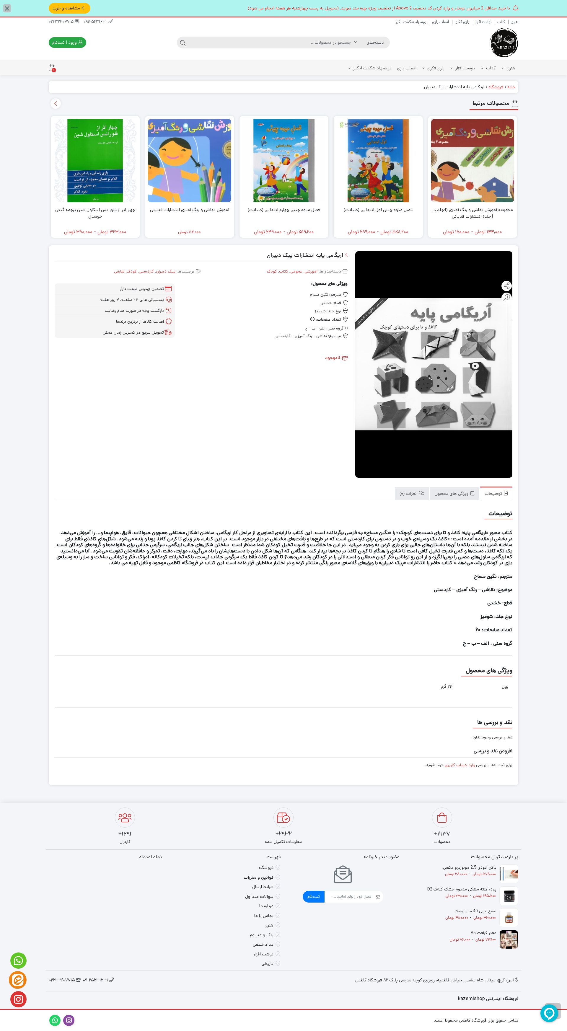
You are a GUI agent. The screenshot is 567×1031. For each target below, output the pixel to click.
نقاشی (119, 271)
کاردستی (146, 271)
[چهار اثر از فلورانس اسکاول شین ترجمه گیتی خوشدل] (95, 160)
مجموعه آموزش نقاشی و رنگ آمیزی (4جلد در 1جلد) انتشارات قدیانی (472, 213)
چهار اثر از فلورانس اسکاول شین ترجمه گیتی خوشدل (95, 213)
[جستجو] (183, 42)
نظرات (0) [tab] (409, 494)
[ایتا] (18, 980)
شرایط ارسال (262, 887)
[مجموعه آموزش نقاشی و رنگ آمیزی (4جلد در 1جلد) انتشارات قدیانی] (472, 160)
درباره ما (266, 906)
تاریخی (267, 963)
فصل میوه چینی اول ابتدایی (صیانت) (378, 210)
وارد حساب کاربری (460, 765)
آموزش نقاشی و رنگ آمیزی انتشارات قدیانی (189, 210)
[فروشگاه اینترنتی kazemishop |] (503, 42)
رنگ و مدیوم (261, 935)
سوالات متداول (259, 896)
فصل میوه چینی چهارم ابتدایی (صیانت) (284, 210)
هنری (514, 22)
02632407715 (62, 22)
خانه (511, 87)
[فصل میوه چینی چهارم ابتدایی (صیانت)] (284, 160)
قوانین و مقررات (258, 877)
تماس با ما (263, 916)
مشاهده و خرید (66, 8)
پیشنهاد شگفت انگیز (410, 22)
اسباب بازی (440, 22)
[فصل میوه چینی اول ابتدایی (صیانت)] (378, 160)
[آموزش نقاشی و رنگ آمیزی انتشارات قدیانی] (189, 160)
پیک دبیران (165, 271)
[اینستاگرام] (18, 999)
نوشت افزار (483, 22)
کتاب (501, 22)
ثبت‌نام (313, 896)
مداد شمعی (263, 944)
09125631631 (96, 22)
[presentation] (55, 103)
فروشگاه (495, 87)
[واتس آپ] (18, 960)
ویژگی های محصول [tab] (452, 494)
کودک (272, 271)
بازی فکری (462, 22)
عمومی (296, 271)
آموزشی (310, 271)
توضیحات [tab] (494, 494)
